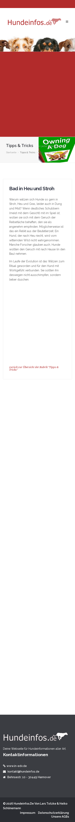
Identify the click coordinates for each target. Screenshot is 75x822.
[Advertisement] (37, 94)
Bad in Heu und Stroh (31, 188)
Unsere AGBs (60, 816)
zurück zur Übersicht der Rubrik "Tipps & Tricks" (34, 368)
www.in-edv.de (17, 766)
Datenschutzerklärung (53, 812)
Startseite (11, 152)
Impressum (27, 812)
